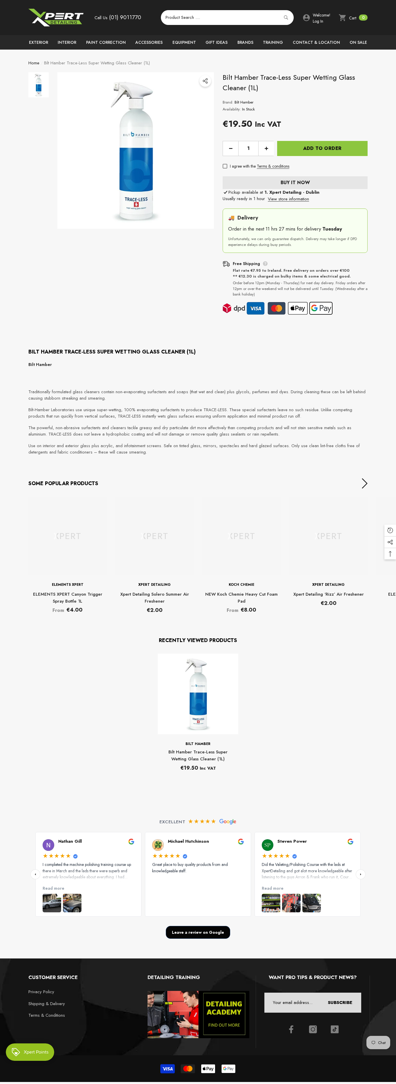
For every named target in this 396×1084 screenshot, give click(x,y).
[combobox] (220, 17)
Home (33, 63)
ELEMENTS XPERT (67, 584)
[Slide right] (365, 483)
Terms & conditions (273, 166)
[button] (353, 18)
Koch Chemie (241, 584)
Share (205, 81)
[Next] (361, 874)
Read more (53, 888)
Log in (318, 21)
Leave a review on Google (198, 932)
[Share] (205, 81)
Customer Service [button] (53, 977)
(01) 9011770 (125, 17)
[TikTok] (335, 1029)
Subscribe (340, 1002)
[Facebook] (291, 1029)
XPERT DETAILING (154, 584)
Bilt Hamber (244, 102)
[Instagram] (313, 1029)
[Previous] (35, 874)
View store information (288, 199)
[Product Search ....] (227, 17)
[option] (135, 150)
